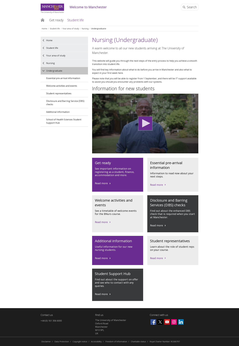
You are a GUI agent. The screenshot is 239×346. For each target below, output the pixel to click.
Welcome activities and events (61, 85)
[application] (145, 123)
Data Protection (61, 341)
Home (42, 20)
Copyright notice (80, 341)
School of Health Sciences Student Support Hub (63, 121)
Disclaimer (46, 341)
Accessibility (96, 341)
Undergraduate (98, 28)
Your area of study (71, 28)
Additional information (58, 111)
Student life (55, 28)
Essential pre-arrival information (63, 78)
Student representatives (58, 93)
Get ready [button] (56, 20)
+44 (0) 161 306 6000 (51, 320)
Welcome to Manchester (88, 7)
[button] (145, 123)
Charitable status (138, 341)
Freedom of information (116, 341)
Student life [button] (75, 20)
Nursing (85, 28)
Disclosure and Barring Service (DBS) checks (65, 102)
